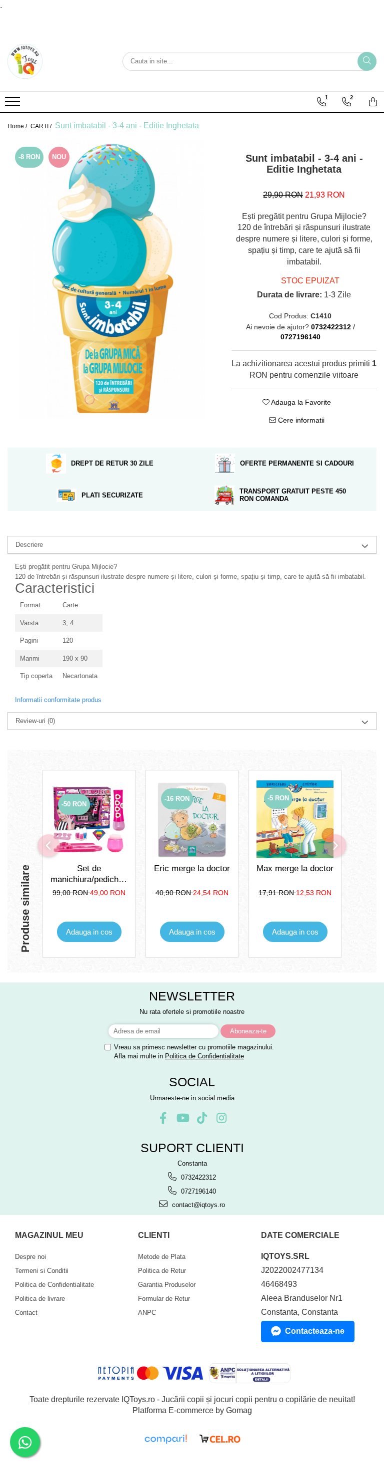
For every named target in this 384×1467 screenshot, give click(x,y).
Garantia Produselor (167, 1284)
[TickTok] (201, 1118)
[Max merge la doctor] (295, 819)
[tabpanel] (112, 279)
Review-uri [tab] (35, 721)
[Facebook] (163, 1118)
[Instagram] (221, 1118)
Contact (26, 1312)
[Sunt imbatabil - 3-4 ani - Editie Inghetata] (112, 279)
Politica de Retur (162, 1270)
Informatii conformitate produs (58, 700)
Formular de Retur (164, 1298)
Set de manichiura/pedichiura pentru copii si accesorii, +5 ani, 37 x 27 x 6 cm (89, 874)
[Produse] (13, 104)
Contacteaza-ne (314, 1331)
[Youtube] (182, 1118)
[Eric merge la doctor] (192, 819)
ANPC (147, 1312)
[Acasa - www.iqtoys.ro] (58, 61)
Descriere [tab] (29, 544)
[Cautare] (367, 61)
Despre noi (30, 1256)
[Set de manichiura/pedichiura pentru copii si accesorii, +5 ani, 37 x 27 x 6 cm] (89, 819)
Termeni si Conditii (41, 1270)
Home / (18, 126)
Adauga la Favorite (300, 402)
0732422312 (197, 1177)
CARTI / (41, 126)
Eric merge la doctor (192, 868)
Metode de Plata (162, 1256)
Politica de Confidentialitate (204, 1056)
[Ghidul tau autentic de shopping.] (166, 1439)
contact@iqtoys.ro (197, 1205)
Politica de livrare (40, 1298)
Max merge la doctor (295, 868)
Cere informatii (300, 420)
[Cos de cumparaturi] (373, 102)
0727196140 (197, 1191)
